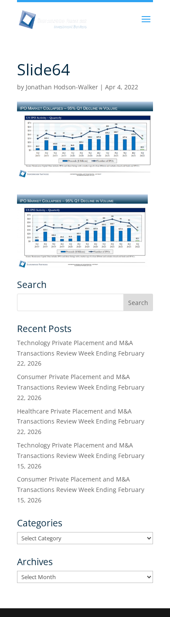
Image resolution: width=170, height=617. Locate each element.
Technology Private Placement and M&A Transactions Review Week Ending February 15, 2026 (80, 455)
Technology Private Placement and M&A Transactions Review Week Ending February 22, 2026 (80, 353)
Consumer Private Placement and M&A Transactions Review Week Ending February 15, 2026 (80, 489)
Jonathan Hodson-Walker (62, 87)
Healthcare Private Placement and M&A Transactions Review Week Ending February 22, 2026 (80, 421)
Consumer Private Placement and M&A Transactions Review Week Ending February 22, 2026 (80, 387)
